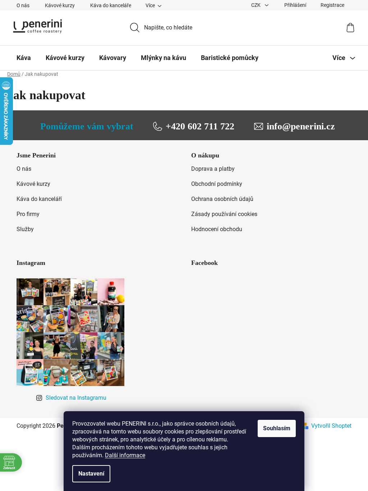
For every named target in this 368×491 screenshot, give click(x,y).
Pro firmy (28, 214)
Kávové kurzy (60, 5)
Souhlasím (276, 428)
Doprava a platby (213, 168)
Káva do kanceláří (39, 199)
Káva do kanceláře (110, 5)
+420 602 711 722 (200, 126)
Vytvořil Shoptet (331, 425)
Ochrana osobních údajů (222, 199)
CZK (256, 5)
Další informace (125, 455)
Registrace (332, 5)
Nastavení (91, 473)
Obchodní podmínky (216, 183)
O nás (23, 5)
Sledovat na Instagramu (76, 397)
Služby (25, 229)
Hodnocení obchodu (216, 229)
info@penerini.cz (301, 126)
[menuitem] (23, 58)
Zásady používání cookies (224, 214)
